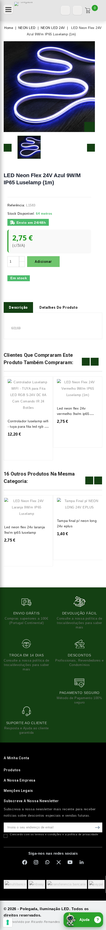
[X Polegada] (58, 862)
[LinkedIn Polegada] (81, 862)
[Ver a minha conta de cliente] (77, 10)
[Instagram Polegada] (36, 862)
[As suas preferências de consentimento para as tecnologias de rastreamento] (7, 922)
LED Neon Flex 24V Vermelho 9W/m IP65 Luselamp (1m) (73, 413)
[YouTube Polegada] (70, 862)
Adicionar (43, 262)
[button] (8, 9)
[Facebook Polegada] (24, 862)
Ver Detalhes (42, 386)
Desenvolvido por (32, 922)
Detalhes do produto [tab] (58, 307)
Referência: (16, 205)
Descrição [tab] (18, 307)
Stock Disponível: (21, 213)
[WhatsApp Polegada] (47, 862)
